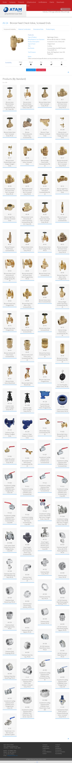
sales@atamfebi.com (12, 755)
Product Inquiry (50, 29)
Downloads (60, 2)
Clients (52, 2)
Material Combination (24, 29)
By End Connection (60, 752)
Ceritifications (45, 748)
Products (21, 2)
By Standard (58, 750)
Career (5, 6)
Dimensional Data (38, 29)
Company (12, 2)
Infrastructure (31, 2)
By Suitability (58, 753)
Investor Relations (16, 6)
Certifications (42, 2)
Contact (26, 6)
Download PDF (31, 70)
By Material (58, 748)
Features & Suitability (10, 29)
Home (5, 2)
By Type (57, 746)
